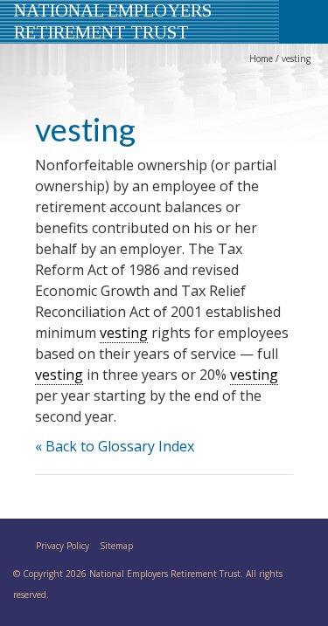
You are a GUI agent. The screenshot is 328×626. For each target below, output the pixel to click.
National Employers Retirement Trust (113, 21)
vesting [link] (124, 332)
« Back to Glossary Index (114, 446)
